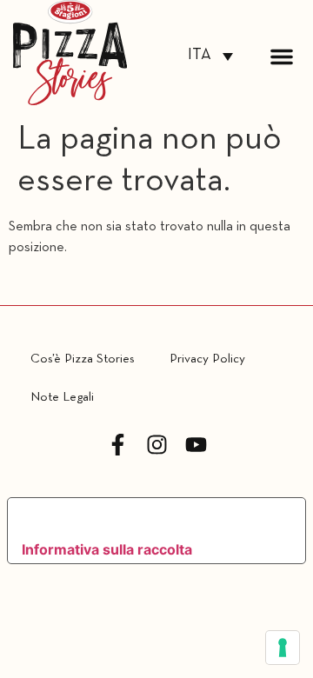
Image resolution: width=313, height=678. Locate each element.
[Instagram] (157, 444)
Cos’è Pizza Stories (82, 359)
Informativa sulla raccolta (107, 549)
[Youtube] (196, 444)
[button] (281, 56)
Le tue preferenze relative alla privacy (142, 517)
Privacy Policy (207, 359)
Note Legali (62, 397)
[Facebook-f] (118, 444)
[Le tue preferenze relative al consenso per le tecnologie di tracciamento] (282, 647)
